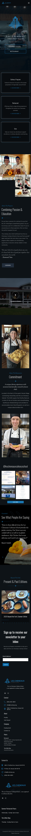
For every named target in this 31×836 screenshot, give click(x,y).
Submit (6, 664)
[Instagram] (8, 693)
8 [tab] (19, 623)
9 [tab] (21, 623)
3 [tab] (8, 623)
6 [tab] (14, 623)
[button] (8, 265)
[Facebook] (5, 693)
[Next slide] (6, 557)
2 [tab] (5, 623)
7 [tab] (17, 623)
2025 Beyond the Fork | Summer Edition (15, 616)
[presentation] (3, 623)
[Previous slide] (3, 557)
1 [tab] (3, 623)
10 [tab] (23, 623)
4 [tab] (10, 623)
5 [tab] (12, 623)
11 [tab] (25, 623)
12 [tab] (28, 623)
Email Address (7, 656)
